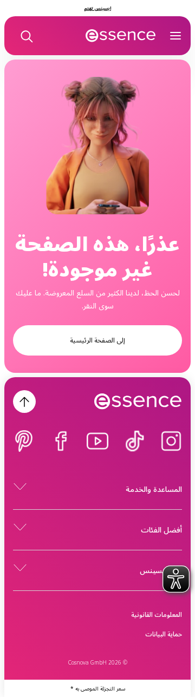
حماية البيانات (163, 634)
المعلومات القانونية (156, 614)
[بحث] (26, 36)
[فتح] (175, 36)
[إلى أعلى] (24, 401)
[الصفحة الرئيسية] (121, 35)
